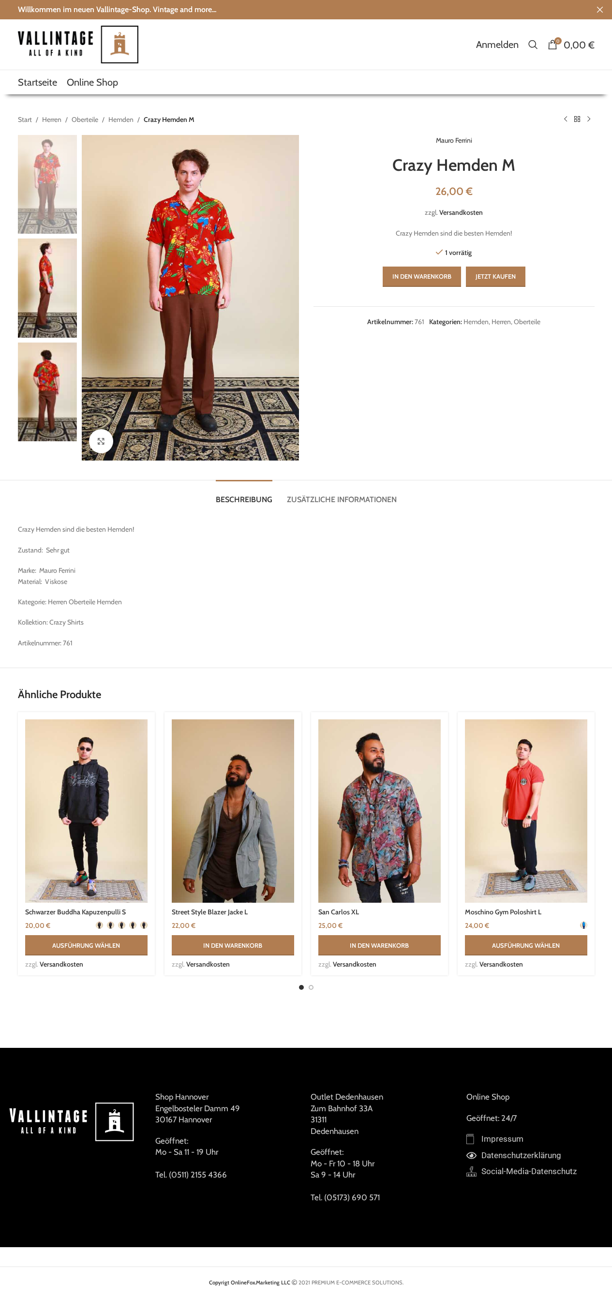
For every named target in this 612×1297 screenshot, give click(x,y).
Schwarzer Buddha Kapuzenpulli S (75, 912)
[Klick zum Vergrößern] (101, 441)
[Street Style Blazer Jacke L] (233, 811)
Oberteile (85, 119)
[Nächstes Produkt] (589, 119)
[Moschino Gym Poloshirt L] (526, 811)
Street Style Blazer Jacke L (210, 912)
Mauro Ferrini (454, 140)
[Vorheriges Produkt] (565, 119)
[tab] (244, 494)
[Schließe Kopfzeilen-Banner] (600, 9)
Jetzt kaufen (496, 276)
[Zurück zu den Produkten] (577, 119)
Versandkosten (461, 212)
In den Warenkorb (421, 276)
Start (25, 119)
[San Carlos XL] (379, 811)
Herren (51, 119)
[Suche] (533, 44)
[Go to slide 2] (311, 987)
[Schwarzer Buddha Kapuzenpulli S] (86, 811)
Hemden (121, 119)
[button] (233, 945)
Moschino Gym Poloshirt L (503, 912)
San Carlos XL (338, 912)
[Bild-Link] (73, 1121)
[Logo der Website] (78, 43)
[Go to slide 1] (301, 987)
